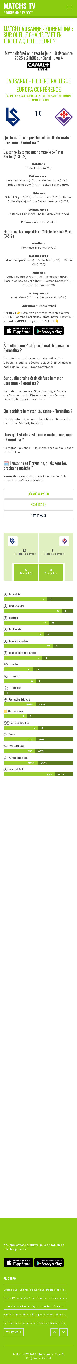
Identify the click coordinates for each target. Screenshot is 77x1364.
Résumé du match (38, 493)
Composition (38, 504)
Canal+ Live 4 (36, 399)
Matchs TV (20, 7)
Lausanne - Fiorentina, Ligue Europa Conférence (38, 85)
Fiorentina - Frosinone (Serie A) (41, 476)
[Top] (66, 1355)
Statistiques (38, 515)
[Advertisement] (38, 966)
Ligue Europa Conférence (37, 366)
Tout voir (13, 1332)
